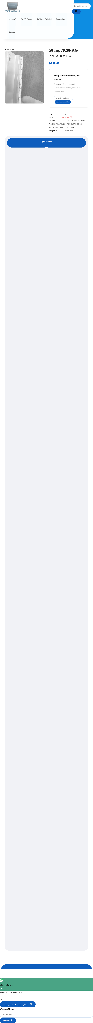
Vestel (71, 131)
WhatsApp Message (7, 1009)
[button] (9, 49)
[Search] (76, 11)
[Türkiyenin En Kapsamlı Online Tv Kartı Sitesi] (12, 7)
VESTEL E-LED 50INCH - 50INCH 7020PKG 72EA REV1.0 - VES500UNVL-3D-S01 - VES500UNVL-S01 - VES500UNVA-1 (67, 124)
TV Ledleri (65, 131)
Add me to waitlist (62, 102)
